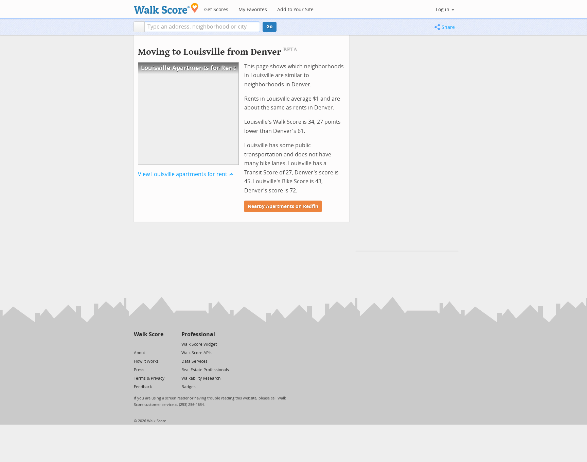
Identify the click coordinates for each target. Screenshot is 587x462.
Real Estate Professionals (205, 369)
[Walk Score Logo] (166, 8)
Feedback (143, 386)
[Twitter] (138, 344)
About (139, 352)
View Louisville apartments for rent (182, 174)
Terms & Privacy (149, 378)
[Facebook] (148, 344)
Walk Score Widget (199, 344)
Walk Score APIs (196, 352)
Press (139, 369)
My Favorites (252, 10)
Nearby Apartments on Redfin (283, 206)
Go (269, 27)
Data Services (194, 361)
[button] (139, 26)
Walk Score (148, 334)
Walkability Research (200, 378)
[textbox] (202, 26)
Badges (188, 386)
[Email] (159, 344)
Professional (198, 334)
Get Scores (216, 10)
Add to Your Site (295, 10)
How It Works (146, 361)
